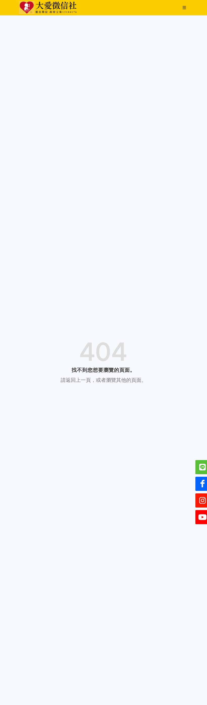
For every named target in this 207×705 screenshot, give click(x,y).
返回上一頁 (78, 380)
